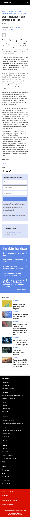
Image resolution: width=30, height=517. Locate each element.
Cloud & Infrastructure (14, 11)
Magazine (5, 392)
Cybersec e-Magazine (8, 399)
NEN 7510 (5, 412)
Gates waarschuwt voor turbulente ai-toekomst (12, 274)
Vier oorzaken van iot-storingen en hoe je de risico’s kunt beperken (20, 342)
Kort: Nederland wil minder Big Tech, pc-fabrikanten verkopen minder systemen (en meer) (13, 283)
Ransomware (6, 408)
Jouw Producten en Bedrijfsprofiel (12, 423)
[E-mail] (3, 171)
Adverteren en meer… (8, 420)
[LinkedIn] (7, 171)
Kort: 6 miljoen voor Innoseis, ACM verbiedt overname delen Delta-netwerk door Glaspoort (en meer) (20, 329)
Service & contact (7, 455)
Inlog (3, 462)
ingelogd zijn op (15, 232)
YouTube (7, 480)
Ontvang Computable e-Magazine (12, 395)
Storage (23, 13)
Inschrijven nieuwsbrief (9, 458)
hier (17, 215)
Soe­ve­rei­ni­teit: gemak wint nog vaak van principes (20, 316)
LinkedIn (7, 477)
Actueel (17, 27)
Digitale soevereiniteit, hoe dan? (13, 254)
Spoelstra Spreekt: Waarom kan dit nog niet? (13, 268)
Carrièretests (6, 382)
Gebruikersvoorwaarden (9, 500)
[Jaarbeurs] (15, 513)
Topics (4, 402)
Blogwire (4, 440)
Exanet (11, 29)
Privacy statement (7, 505)
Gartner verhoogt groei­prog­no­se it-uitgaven (19, 306)
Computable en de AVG (9, 452)
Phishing (4, 405)
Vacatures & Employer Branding (12, 430)
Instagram (7, 483)
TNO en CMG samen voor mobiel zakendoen (13, 261)
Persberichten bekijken (9, 437)
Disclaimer (5, 495)
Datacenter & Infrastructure (10, 13)
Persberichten (6, 433)
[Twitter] (10, 171)
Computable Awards (8, 389)
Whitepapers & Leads (8, 427)
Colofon (4, 448)
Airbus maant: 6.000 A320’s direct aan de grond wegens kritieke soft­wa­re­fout (20, 363)
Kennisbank (5, 385)
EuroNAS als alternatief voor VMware (18, 352)
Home (3, 11)
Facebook (7, 470)
